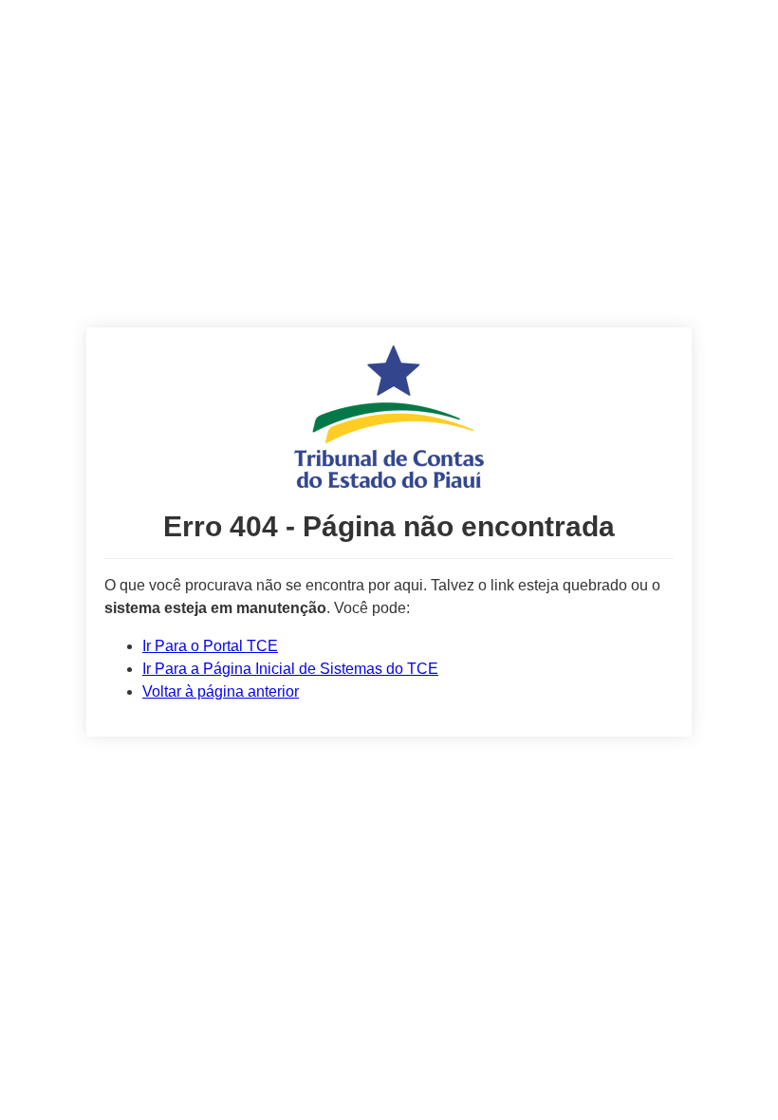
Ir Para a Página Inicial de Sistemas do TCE (290, 669)
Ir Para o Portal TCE (210, 646)
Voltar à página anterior (220, 691)
